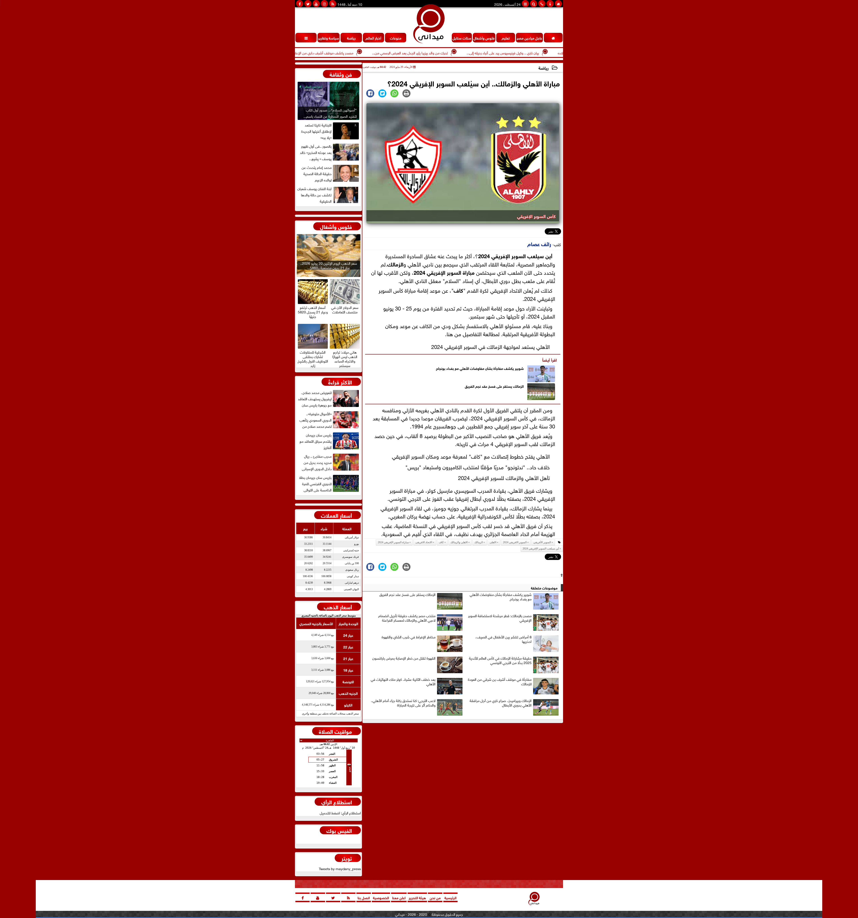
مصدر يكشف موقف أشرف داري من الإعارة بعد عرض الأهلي (356, 52)
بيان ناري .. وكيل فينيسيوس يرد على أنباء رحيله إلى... (548, 52)
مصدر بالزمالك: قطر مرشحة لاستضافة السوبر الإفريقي (500, 618)
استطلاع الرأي (336, 802)
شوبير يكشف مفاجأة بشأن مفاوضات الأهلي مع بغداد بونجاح (480, 368)
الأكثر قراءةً (340, 382)
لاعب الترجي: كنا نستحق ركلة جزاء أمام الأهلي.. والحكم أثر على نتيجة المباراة (403, 703)
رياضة (543, 67)
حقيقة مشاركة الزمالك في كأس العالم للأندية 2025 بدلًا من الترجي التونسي (500, 660)
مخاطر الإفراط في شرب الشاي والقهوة (408, 637)
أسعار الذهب (338, 607)
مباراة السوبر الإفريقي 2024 (444, 272)
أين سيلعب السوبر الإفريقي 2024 (515, 255)
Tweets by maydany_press (340, 868)
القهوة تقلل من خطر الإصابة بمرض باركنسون (403, 658)
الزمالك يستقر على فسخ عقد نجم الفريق (494, 386)
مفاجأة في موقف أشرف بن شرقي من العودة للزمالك (500, 682)
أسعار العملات (336, 515)
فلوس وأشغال (336, 226)
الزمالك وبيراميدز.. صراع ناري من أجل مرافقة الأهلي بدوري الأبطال (501, 703)
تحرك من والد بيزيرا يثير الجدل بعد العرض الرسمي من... (455, 52)
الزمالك (395, 263)
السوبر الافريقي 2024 (515, 542)
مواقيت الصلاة (335, 731)
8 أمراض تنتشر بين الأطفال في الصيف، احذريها (503, 639)
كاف (458, 290)
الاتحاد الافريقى (423, 542)
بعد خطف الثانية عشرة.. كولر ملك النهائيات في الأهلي (403, 682)
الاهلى (493, 542)
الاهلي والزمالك (459, 542)
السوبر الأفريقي (542, 542)
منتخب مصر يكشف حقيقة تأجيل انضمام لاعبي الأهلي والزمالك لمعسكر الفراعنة (406, 618)
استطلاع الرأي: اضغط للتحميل (340, 812)
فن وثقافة (341, 74)
